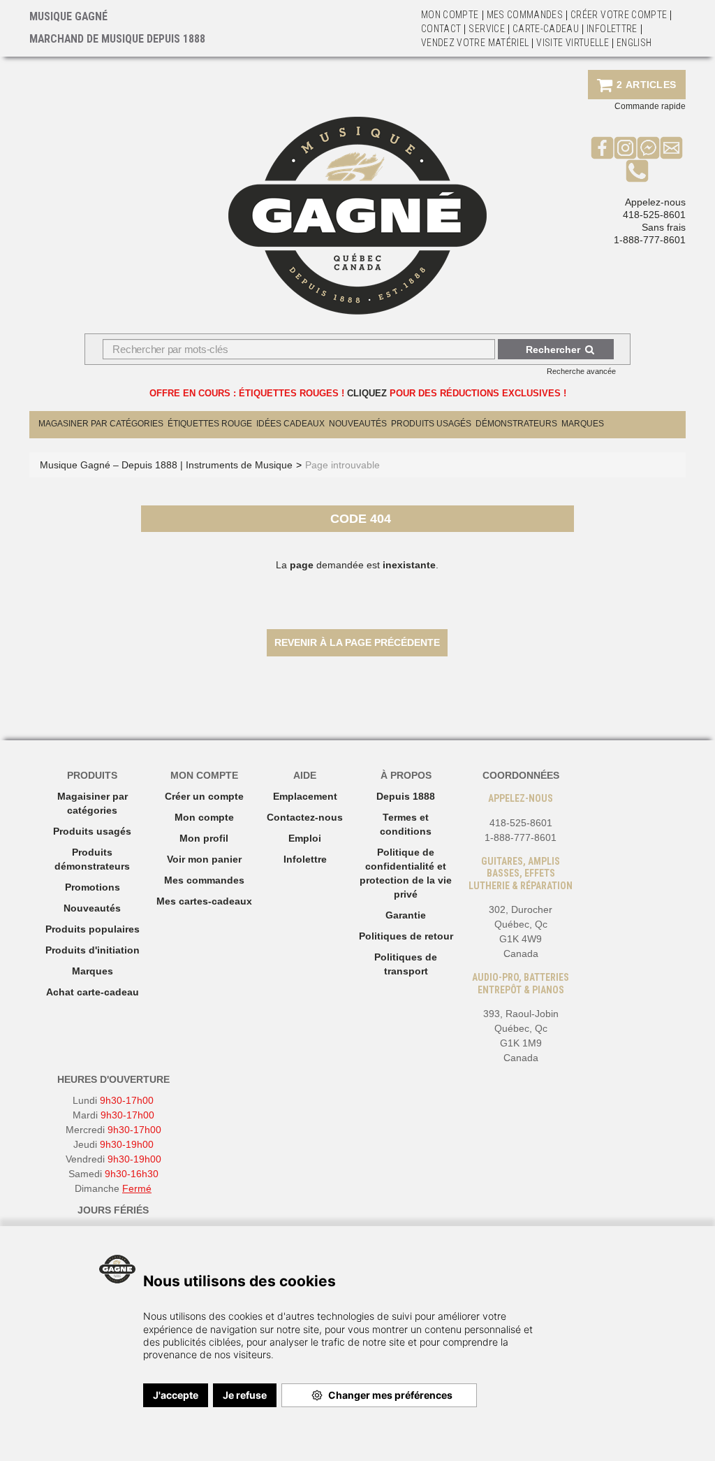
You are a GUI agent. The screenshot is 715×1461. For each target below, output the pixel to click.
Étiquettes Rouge (210, 424)
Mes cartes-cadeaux (204, 901)
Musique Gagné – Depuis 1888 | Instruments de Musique (166, 464)
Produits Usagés (431, 424)
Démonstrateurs (516, 424)
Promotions (92, 887)
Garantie (405, 915)
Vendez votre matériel (475, 42)
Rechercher (553, 349)
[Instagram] (625, 147)
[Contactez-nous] (671, 147)
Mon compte (204, 817)
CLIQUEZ (367, 393)
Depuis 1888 (405, 796)
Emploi (304, 838)
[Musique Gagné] (357, 216)
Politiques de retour (406, 936)
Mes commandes (525, 14)
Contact (441, 28)
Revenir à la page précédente (357, 642)
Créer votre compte (618, 14)
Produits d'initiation (92, 950)
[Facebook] (602, 147)
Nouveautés (358, 424)
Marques (582, 424)
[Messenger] (648, 147)
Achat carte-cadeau (92, 992)
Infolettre (612, 28)
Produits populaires (92, 929)
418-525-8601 (654, 214)
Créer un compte (204, 796)
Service (486, 28)
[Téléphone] (637, 170)
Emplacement (305, 796)
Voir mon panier (204, 859)
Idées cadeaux (290, 424)
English (634, 42)
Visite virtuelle (572, 42)
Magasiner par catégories (100, 424)
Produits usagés (92, 831)
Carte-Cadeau (546, 28)
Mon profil (203, 838)
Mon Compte (450, 14)
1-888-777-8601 (650, 239)
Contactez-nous (305, 817)
